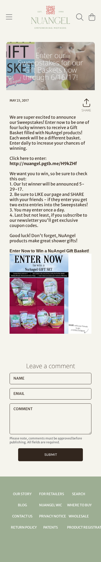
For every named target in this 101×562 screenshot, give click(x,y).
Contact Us (22, 516)
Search (78, 494)
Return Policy (24, 527)
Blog (22, 505)
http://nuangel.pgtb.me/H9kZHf (43, 163)
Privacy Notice (52, 516)
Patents (50, 527)
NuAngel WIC (50, 505)
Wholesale (79, 516)
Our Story (22, 494)
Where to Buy (79, 505)
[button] (9, 17)
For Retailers (51, 494)
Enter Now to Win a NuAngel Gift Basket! (49, 251)
